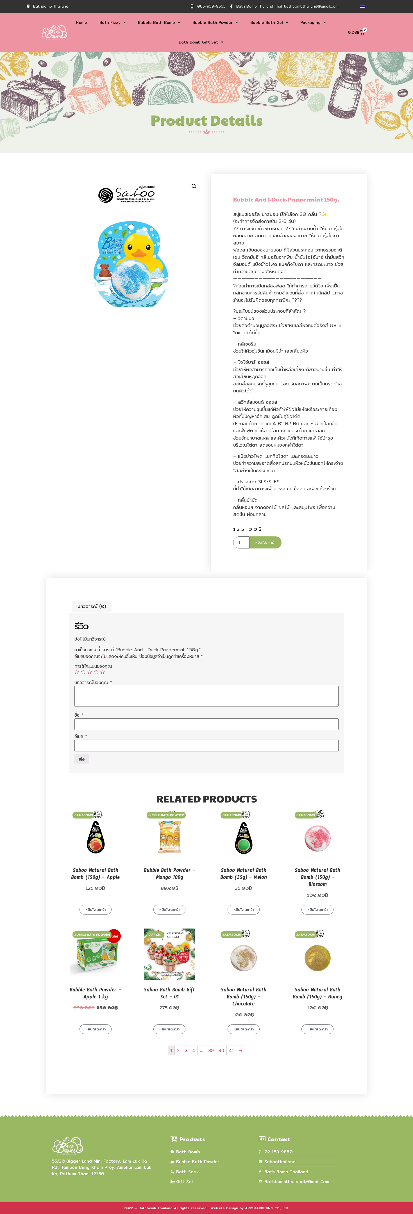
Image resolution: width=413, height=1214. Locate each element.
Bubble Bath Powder (212, 22)
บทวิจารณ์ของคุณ (93, 682)
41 (231, 1050)
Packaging (310, 22)
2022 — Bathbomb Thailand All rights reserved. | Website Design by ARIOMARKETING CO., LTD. (206, 1208)
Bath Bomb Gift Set (198, 42)
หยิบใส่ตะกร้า (265, 542)
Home (81, 22)
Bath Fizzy (110, 22)
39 (211, 1050)
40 (221, 1050)
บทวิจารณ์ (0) (92, 606)
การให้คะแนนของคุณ (93, 666)
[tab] (92, 606)
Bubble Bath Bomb (156, 22)
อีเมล (80, 736)
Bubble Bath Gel (266, 22)
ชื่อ (78, 715)
